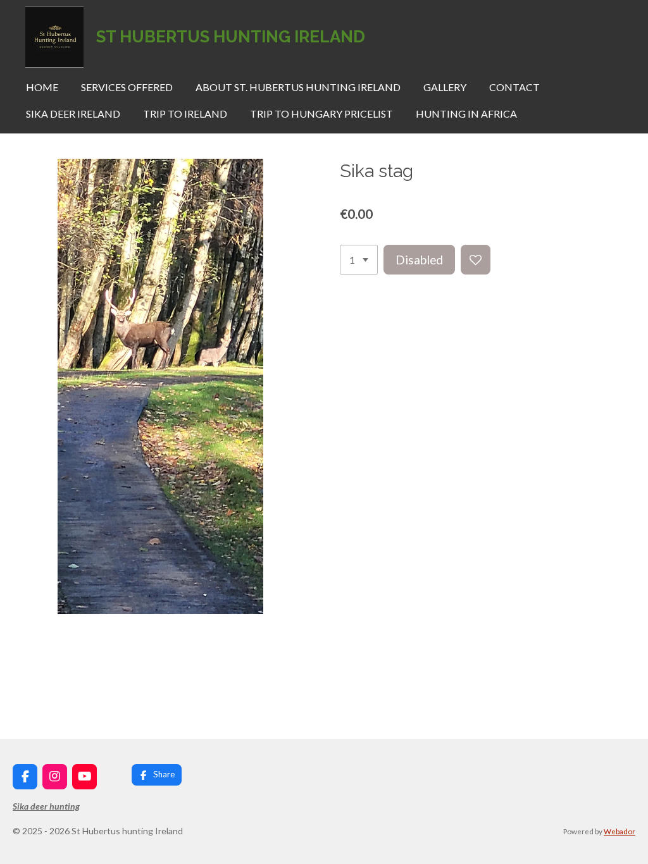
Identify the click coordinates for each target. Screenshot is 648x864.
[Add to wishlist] (475, 260)
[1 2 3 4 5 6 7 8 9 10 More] (359, 260)
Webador (619, 831)
